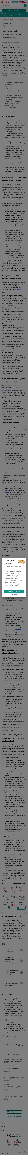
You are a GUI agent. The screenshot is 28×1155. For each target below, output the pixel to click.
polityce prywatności (14, 573)
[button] (21, 561)
